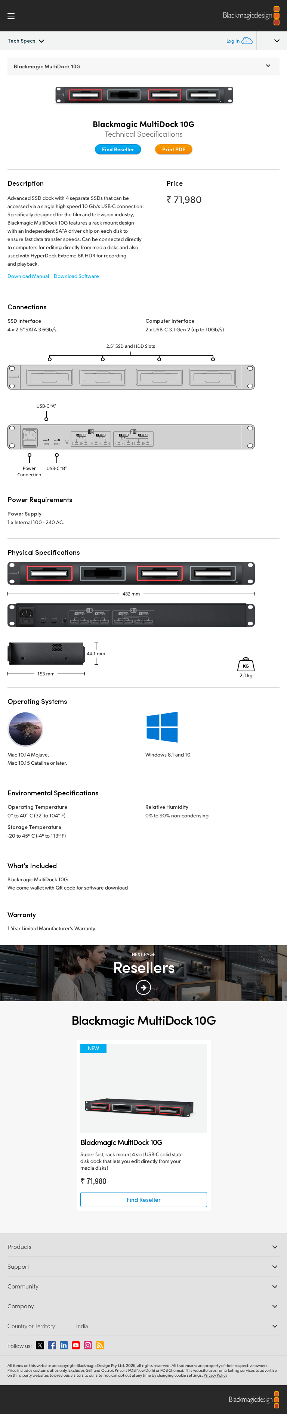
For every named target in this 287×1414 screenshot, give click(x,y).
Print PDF (173, 149)
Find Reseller (118, 149)
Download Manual (28, 276)
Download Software (76, 276)
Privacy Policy (215, 1375)
